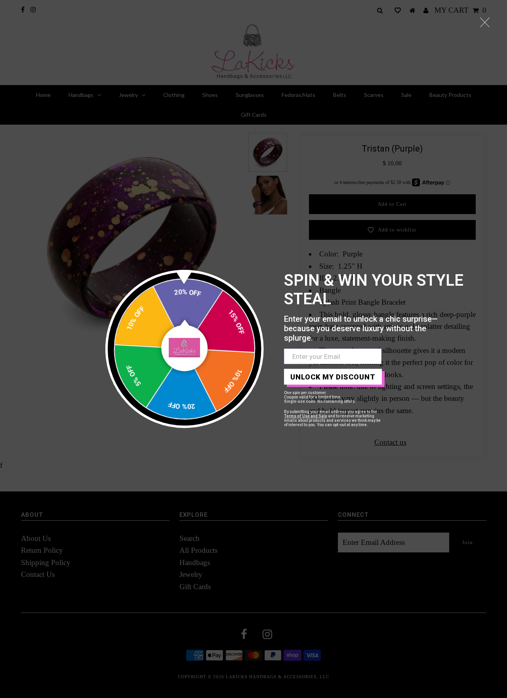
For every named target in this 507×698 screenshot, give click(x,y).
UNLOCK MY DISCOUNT (332, 377)
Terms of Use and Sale (305, 416)
